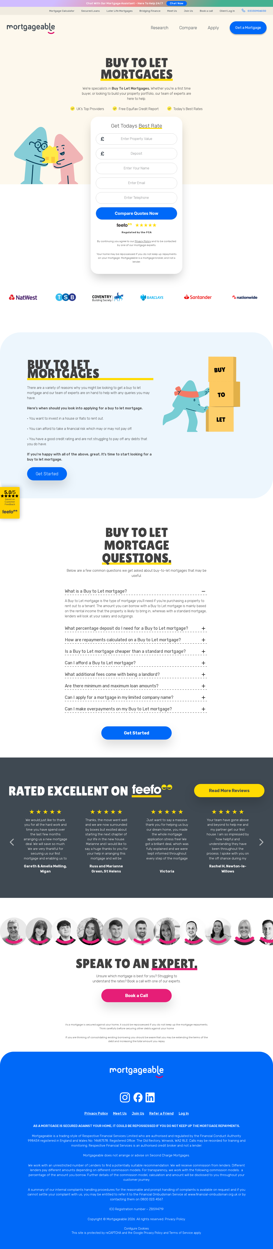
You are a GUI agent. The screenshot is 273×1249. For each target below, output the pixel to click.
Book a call (206, 10)
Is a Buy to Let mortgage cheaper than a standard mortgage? (125, 651)
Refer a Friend (161, 1113)
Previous (11, 842)
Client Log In (227, 10)
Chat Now (176, 3)
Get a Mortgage (248, 27)
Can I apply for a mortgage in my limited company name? (119, 697)
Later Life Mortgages (120, 10)
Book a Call (136, 995)
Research (159, 28)
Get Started (47, 473)
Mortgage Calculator (61, 10)
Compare (188, 28)
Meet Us (172, 10)
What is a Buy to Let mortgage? (96, 591)
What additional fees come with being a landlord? (112, 674)
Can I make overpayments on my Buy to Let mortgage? (118, 709)
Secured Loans (90, 10)
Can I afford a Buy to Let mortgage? (100, 663)
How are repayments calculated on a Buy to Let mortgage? (123, 640)
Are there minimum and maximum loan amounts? (111, 686)
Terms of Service (181, 1233)
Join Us (188, 10)
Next (261, 842)
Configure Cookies (136, 1228)
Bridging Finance (149, 10)
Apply (213, 28)
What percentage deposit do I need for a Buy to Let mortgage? (126, 628)
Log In (184, 1113)
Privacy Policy (143, 241)
